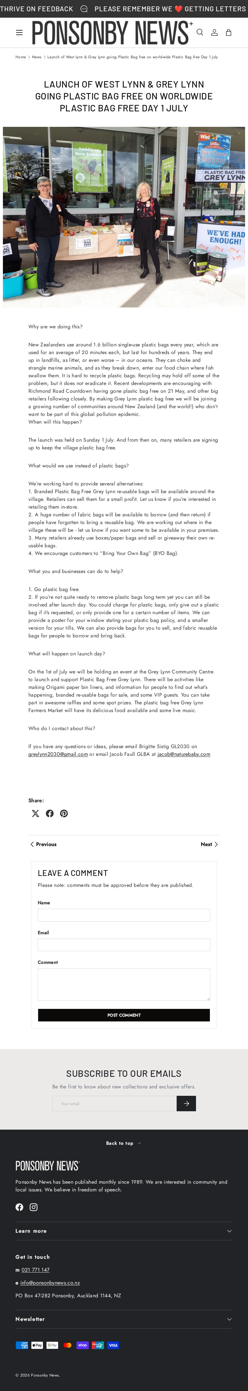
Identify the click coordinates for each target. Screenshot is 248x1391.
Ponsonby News (45, 1375)
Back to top (120, 1143)
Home (21, 57)
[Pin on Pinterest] (64, 813)
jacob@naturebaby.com (184, 754)
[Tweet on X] (35, 813)
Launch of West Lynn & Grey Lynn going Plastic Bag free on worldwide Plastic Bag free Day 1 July (132, 57)
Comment (48, 962)
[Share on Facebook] (50, 813)
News (36, 57)
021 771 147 (36, 1270)
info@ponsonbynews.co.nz (50, 1282)
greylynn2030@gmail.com (58, 754)
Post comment (124, 1015)
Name (44, 902)
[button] (229, 32)
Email (43, 932)
